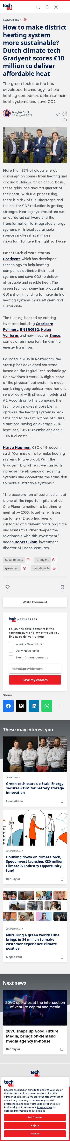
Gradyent (11, 259)
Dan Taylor (13, 879)
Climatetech (12, 19)
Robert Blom (26, 542)
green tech (12, 568)
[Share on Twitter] (22, 706)
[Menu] (65, 7)
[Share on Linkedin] (35, 706)
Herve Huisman (16, 447)
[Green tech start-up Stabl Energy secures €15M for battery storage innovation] (35, 754)
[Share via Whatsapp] (47, 706)
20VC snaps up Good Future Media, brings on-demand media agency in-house (32, 1036)
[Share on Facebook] (9, 706)
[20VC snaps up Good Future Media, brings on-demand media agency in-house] (35, 1008)
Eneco (54, 335)
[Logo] (10, 6)
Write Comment (35, 602)
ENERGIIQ (29, 329)
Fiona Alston (14, 801)
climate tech (41, 568)
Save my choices (35, 680)
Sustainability (14, 560)
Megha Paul (14, 957)
